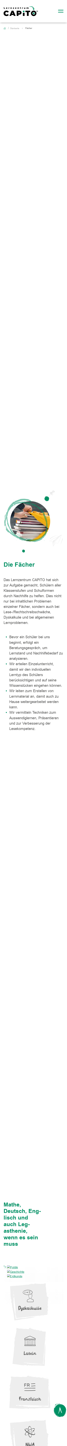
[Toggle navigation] (59, 11)
